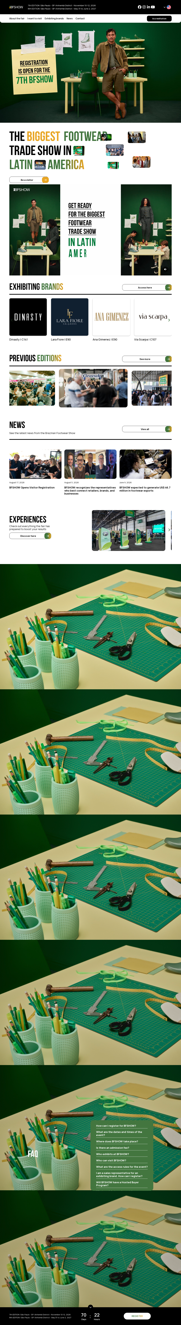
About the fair (16, 18)
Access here (145, 287)
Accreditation (159, 18)
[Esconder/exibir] (90, 1307)
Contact (80, 18)
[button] (169, 320)
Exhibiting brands (54, 18)
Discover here (28, 536)
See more (145, 359)
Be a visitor (27, 180)
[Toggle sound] (165, 269)
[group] (28, 319)
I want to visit (34, 18)
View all (145, 429)
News (70, 18)
